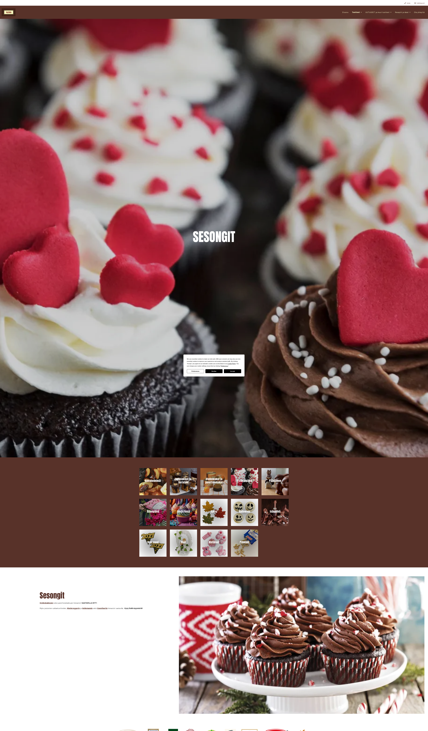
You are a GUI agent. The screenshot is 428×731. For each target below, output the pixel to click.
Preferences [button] (224, 366)
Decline (214, 371)
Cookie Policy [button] (231, 363)
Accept (232, 371)
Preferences (195, 371)
